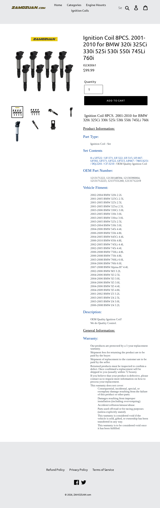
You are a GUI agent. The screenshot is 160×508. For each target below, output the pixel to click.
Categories (74, 5)
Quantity (90, 81)
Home (58, 5)
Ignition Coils (80, 10)
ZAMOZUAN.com (82, 494)
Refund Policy (55, 469)
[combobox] (123, 7)
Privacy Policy (78, 469)
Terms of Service (103, 469)
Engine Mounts (96, 5)
